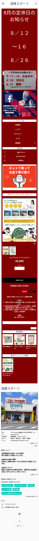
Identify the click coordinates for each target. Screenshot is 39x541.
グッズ (18, 138)
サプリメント (18, 134)
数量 (19, 265)
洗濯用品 (17, 125)
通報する (33, 328)
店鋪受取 (17, 143)
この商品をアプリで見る (19, 322)
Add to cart (19, 280)
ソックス (17, 129)
